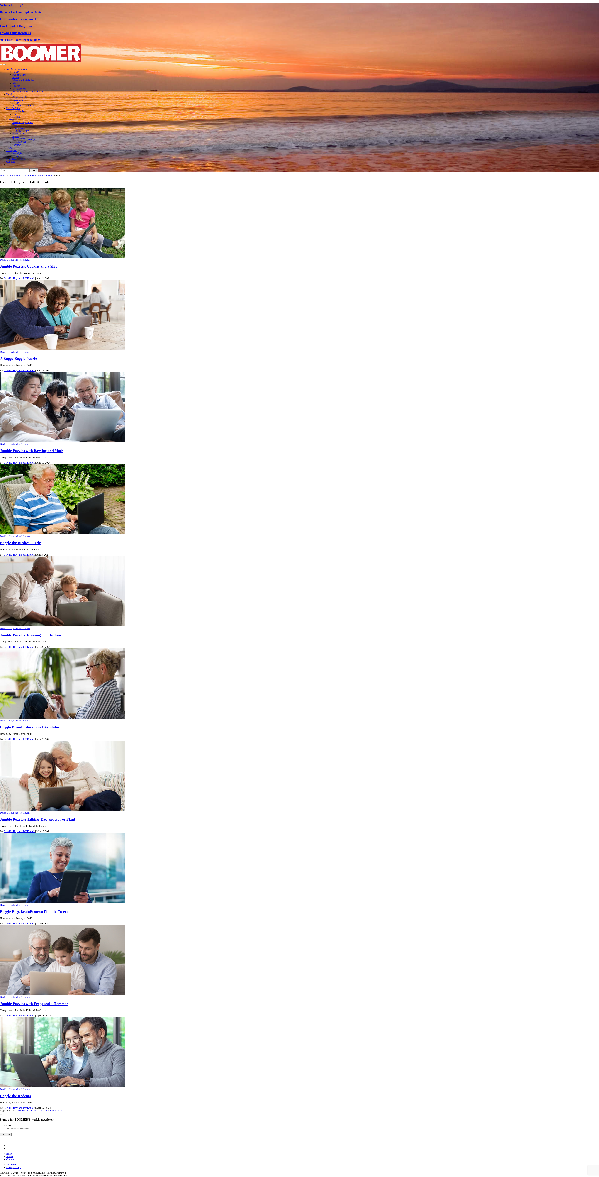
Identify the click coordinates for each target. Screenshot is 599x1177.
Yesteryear (11, 150)
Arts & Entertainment (16, 69)
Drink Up (17, 114)
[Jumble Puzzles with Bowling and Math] (62, 441)
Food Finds (18, 111)
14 (43, 1110)
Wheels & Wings (20, 142)
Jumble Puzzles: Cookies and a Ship (28, 266)
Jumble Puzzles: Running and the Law (30, 635)
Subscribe (5, 1134)
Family (9, 94)
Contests (10, 161)
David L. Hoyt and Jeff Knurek (19, 278)
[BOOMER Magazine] (40, 61)
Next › (53, 1110)
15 (46, 1110)
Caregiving (17, 100)
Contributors (15, 175)
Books (15, 72)
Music (15, 83)
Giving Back (18, 128)
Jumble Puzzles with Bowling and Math (31, 451)
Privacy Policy (13, 1167)
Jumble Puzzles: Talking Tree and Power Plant (37, 819)
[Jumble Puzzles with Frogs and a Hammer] (62, 994)
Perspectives (18, 133)
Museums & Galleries (23, 80)
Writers (9, 1156)
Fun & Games (19, 74)
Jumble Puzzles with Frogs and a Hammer (34, 1004)
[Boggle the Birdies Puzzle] (62, 533)
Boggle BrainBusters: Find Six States (29, 727)
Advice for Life (20, 97)
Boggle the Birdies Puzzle (20, 543)
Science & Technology (23, 139)
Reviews (16, 145)
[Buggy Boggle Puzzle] (62, 349)
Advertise (11, 1164)
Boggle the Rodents (15, 1096)
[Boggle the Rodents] (62, 1086)
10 (33, 1110)
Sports (15, 136)
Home (3, 175)
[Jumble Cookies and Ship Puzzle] (62, 257)
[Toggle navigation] (1, 64)
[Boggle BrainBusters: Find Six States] (62, 717)
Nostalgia (17, 153)
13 (41, 1110)
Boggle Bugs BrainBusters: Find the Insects (34, 912)
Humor (15, 77)
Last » (59, 1110)
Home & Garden (20, 130)
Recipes (16, 116)
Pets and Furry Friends (23, 105)
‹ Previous (25, 1110)
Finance (16, 125)
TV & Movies (19, 88)
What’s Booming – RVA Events (28, 91)
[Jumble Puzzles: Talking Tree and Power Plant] (62, 810)
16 (48, 1110)
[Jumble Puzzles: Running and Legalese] (62, 625)
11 (36, 1110)
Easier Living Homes (22, 122)
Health (15, 102)
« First (17, 1110)
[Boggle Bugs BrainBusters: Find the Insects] (62, 902)
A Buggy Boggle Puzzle (18, 359)
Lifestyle (10, 119)
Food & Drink (13, 108)
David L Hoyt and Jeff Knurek (38, 175)
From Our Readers (15, 159)
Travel (9, 147)
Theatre (16, 86)
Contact (10, 1159)
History (16, 156)
